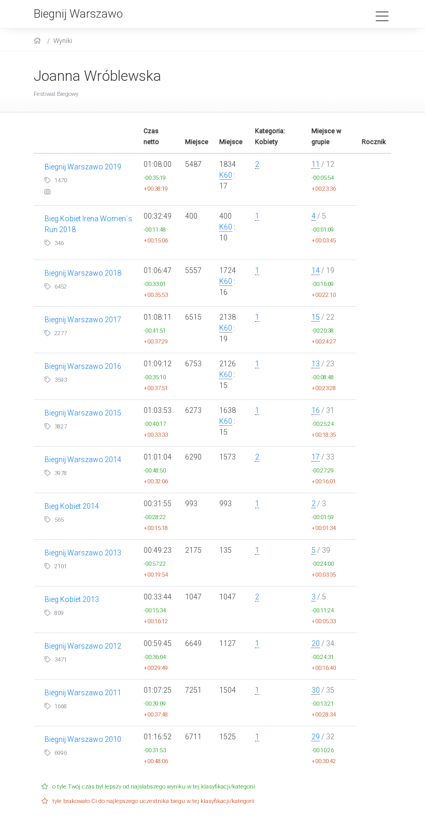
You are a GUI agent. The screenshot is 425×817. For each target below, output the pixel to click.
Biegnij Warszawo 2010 (83, 739)
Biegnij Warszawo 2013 (83, 553)
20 (315, 643)
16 (315, 410)
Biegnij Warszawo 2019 (83, 167)
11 (315, 164)
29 (315, 737)
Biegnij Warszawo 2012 (83, 646)
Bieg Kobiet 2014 (72, 506)
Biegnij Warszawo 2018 (83, 273)
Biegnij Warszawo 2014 (83, 459)
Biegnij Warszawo (78, 13)
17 (315, 457)
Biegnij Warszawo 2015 (83, 413)
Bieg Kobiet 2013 (72, 599)
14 (315, 270)
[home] (39, 41)
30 (315, 690)
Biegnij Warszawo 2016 (83, 366)
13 (315, 364)
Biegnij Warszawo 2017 (83, 320)
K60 (225, 175)
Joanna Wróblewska (97, 75)
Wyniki (62, 41)
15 (315, 317)
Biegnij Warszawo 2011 (83, 693)
